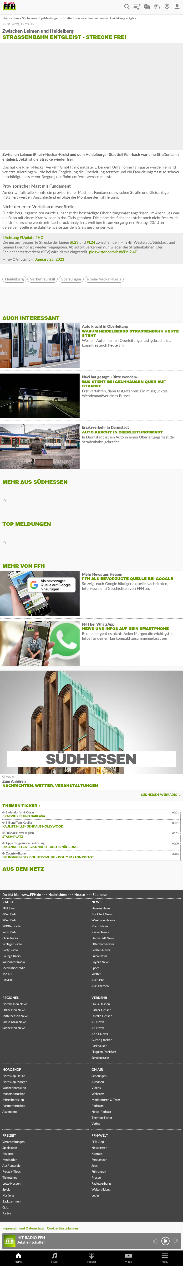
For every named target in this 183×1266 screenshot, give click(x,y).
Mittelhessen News (15, 1016)
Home (18, 1262)
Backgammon (11, 1201)
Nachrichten (10, 18)
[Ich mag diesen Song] (156, 1241)
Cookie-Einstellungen (62, 1228)
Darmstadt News (103, 938)
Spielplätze (9, 1148)
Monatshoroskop (13, 1094)
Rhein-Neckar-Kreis (104, 279)
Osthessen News (13, 1010)
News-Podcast (101, 1111)
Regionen (11, 998)
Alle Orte (98, 980)
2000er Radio (11, 926)
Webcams (98, 1094)
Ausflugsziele (11, 1165)
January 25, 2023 (49, 259)
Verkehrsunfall (42, 279)
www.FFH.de (31, 895)
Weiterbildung (101, 1189)
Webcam (167, 5)
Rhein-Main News (14, 1022)
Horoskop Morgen (14, 1082)
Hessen (79, 895)
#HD (39, 238)
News (97, 902)
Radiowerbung (101, 1183)
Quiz (5, 1207)
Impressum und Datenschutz (23, 1228)
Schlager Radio (12, 944)
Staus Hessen (101, 1004)
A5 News (98, 1028)
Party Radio (10, 950)
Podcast (91, 1262)
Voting (96, 1123)
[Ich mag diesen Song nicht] (175, 1241)
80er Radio (9, 914)
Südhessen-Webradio (159, 795)
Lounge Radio (11, 956)
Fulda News (99, 956)
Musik (54, 1262)
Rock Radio (9, 932)
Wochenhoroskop (14, 1088)
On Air (97, 1069)
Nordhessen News (14, 1004)
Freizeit (9, 1135)
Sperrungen (71, 279)
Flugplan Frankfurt (104, 1052)
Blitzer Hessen (101, 1010)
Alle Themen (100, 986)
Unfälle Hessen (102, 1016)
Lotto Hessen (11, 1183)
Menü (165, 1262)
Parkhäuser (99, 1046)
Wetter (157, 5)
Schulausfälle (100, 1058)
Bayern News (101, 962)
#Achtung (10, 238)
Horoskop (11, 1069)
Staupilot (147, 5)
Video (128, 1262)
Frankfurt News (102, 914)
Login (95, 1195)
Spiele (6, 1189)
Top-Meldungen (48, 18)
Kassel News (100, 932)
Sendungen (99, 1076)
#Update (27, 238)
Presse (96, 1177)
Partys (6, 1213)
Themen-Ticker (19, 805)
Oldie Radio (10, 938)
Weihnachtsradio (13, 962)
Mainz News (100, 926)
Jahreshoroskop (13, 1100)
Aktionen (98, 1082)
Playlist (137, 5)
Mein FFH (177, 5)
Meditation (9, 1159)
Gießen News (101, 950)
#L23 (74, 242)
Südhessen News (13, 1028)
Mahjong (8, 1195)
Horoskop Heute (13, 1076)
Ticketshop (9, 1177)
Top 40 (7, 974)
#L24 (91, 242)
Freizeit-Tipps (11, 1171)
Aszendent (9, 1111)
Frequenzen (99, 1159)
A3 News (98, 1022)
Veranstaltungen (13, 1142)
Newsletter (99, 1148)
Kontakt (97, 1153)
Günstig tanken (102, 1040)
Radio (7, 902)
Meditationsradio (13, 968)
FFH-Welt (100, 1135)
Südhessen (29, 18)
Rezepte (8, 1153)
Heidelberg (14, 279)
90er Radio (9, 920)
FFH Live (8, 908)
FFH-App (98, 1142)
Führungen (99, 1171)
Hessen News (101, 908)
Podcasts (98, 1106)
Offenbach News (103, 944)
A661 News (100, 1034)
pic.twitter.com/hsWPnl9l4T (113, 252)
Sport (95, 968)
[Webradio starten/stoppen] (165, 1241)
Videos (96, 1088)
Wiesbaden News (103, 920)
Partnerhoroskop (13, 1106)
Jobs (95, 1165)
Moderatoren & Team (106, 1100)
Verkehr (99, 998)
